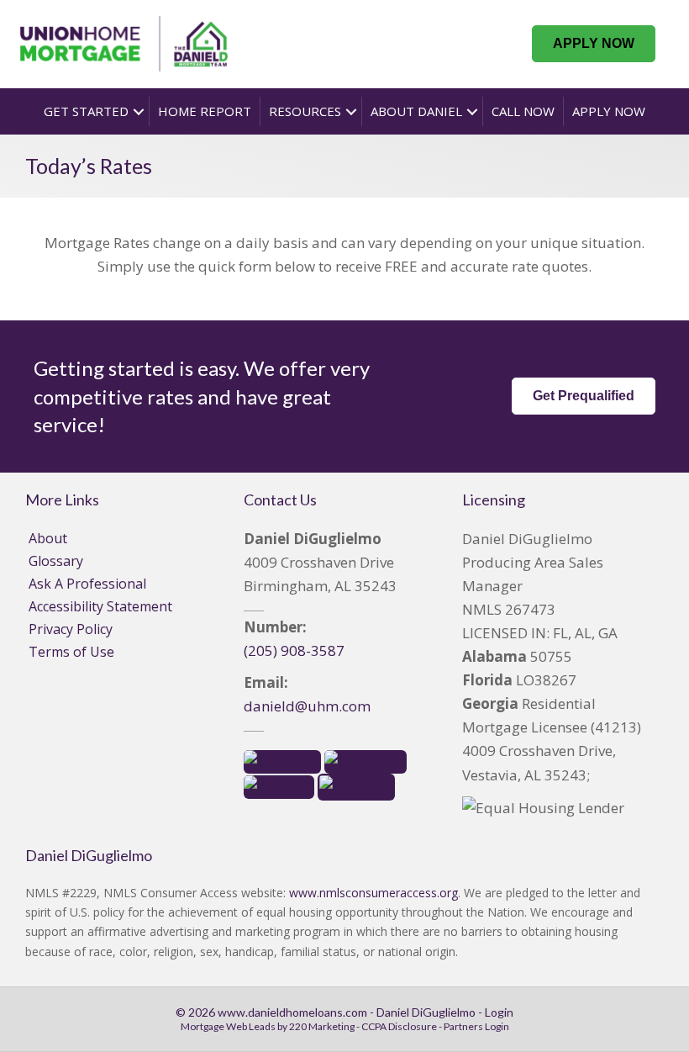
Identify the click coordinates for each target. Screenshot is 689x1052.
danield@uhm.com (307, 706)
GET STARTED (86, 111)
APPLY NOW (608, 111)
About (48, 538)
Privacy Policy (71, 629)
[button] (593, 43)
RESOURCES (305, 111)
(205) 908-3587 (294, 650)
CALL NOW (523, 111)
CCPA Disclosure (399, 1026)
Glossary (56, 561)
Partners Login (476, 1026)
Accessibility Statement (100, 606)
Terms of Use (71, 651)
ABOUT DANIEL (416, 111)
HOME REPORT (204, 111)
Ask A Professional (87, 583)
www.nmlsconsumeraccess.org (373, 893)
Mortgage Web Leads (228, 1026)
